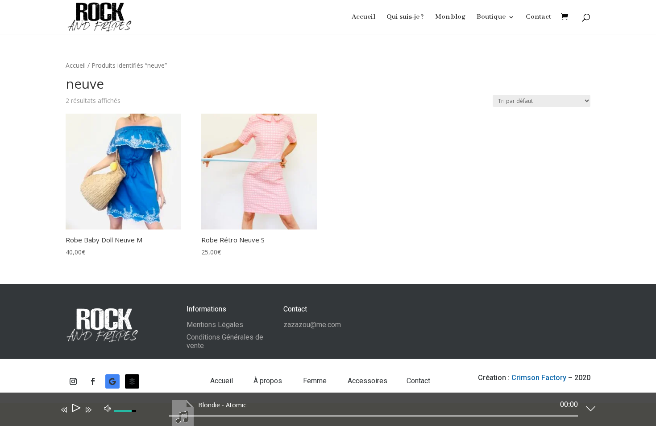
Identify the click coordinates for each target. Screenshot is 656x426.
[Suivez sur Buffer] (132, 381)
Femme (315, 381)
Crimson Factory (538, 377)
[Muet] (107, 407)
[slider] (373, 416)
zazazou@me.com (312, 324)
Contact (538, 17)
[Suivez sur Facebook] (93, 381)
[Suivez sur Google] (112, 381)
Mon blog (450, 17)
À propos (268, 381)
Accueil (363, 17)
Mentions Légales (215, 324)
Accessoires (367, 381)
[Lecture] (75, 409)
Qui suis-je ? (405, 17)
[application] (321, 411)
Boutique (491, 17)
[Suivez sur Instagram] (73, 381)
